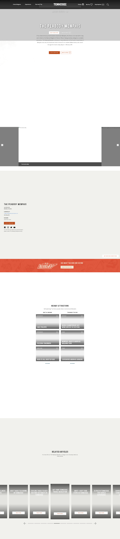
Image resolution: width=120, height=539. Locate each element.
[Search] (108, 4)
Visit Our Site (54, 32)
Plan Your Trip (38, 4)
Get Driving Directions (110, 256)
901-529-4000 (7, 214)
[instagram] (8, 228)
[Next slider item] (95, 523)
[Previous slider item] (24, 523)
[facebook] (5, 228)
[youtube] (14, 228)
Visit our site (54, 52)
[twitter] (11, 228)
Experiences (28, 4)
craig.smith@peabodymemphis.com (11, 213)
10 (87, 523)
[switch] (66, 32)
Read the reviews (67, 267)
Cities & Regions (17, 4)
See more (47, 363)
